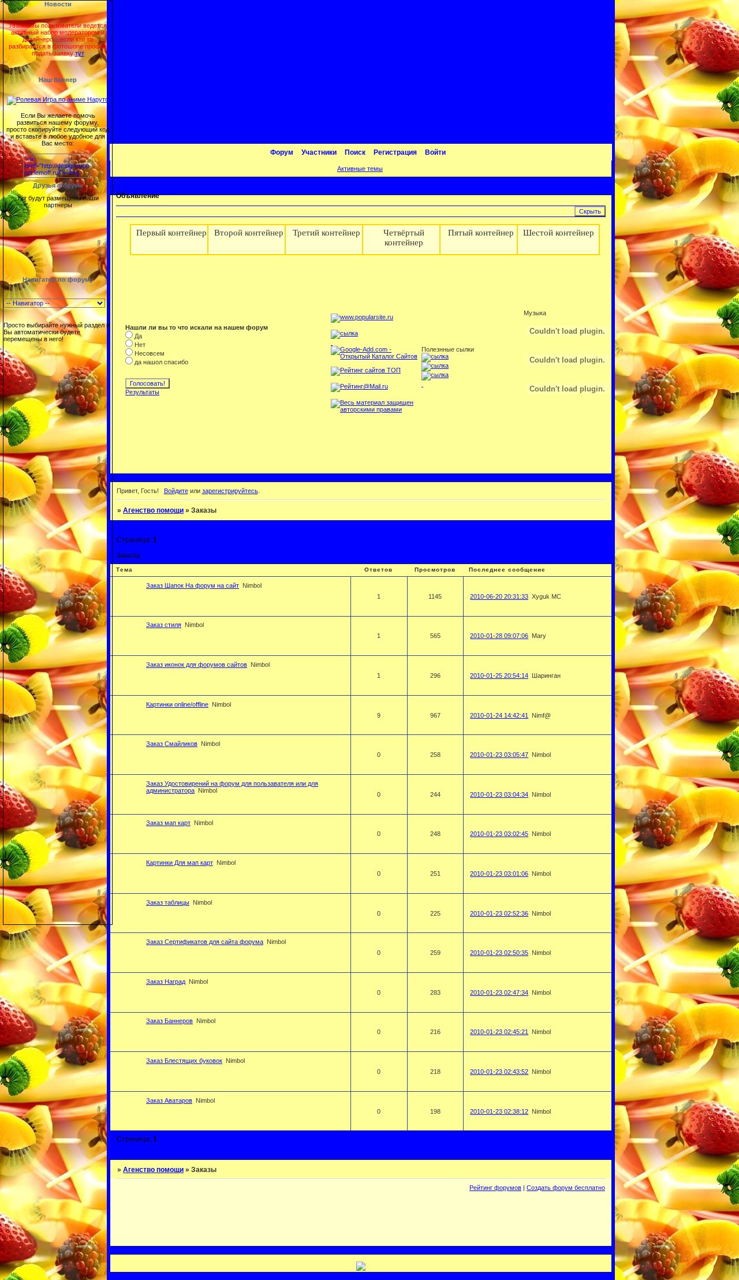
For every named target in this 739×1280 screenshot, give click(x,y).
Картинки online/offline (177, 704)
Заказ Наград (165, 981)
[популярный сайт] (362, 317)
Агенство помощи (153, 510)
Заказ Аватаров (169, 1100)
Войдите (176, 490)
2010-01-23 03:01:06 (499, 873)
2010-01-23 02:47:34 (499, 992)
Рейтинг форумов (495, 1187)
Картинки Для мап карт (179, 862)
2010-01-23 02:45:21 (499, 1031)
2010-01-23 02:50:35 (499, 952)
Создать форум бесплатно (566, 1187)
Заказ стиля (163, 624)
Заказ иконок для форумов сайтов (196, 664)
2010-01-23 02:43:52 (499, 1071)
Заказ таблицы (167, 902)
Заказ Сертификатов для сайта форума (204, 941)
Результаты (142, 392)
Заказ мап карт (168, 822)
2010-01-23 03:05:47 (499, 754)
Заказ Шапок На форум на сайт (192, 585)
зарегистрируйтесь (230, 490)
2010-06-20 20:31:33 (499, 596)
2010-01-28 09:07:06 (499, 635)
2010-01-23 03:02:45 (499, 833)
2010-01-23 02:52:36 (499, 913)
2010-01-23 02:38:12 (499, 1111)
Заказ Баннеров (169, 1020)
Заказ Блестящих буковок (184, 1060)
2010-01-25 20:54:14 (499, 675)
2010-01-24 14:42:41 (499, 715)
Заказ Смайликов (171, 743)
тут (79, 53)
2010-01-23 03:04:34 (499, 794)
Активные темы (360, 168)
